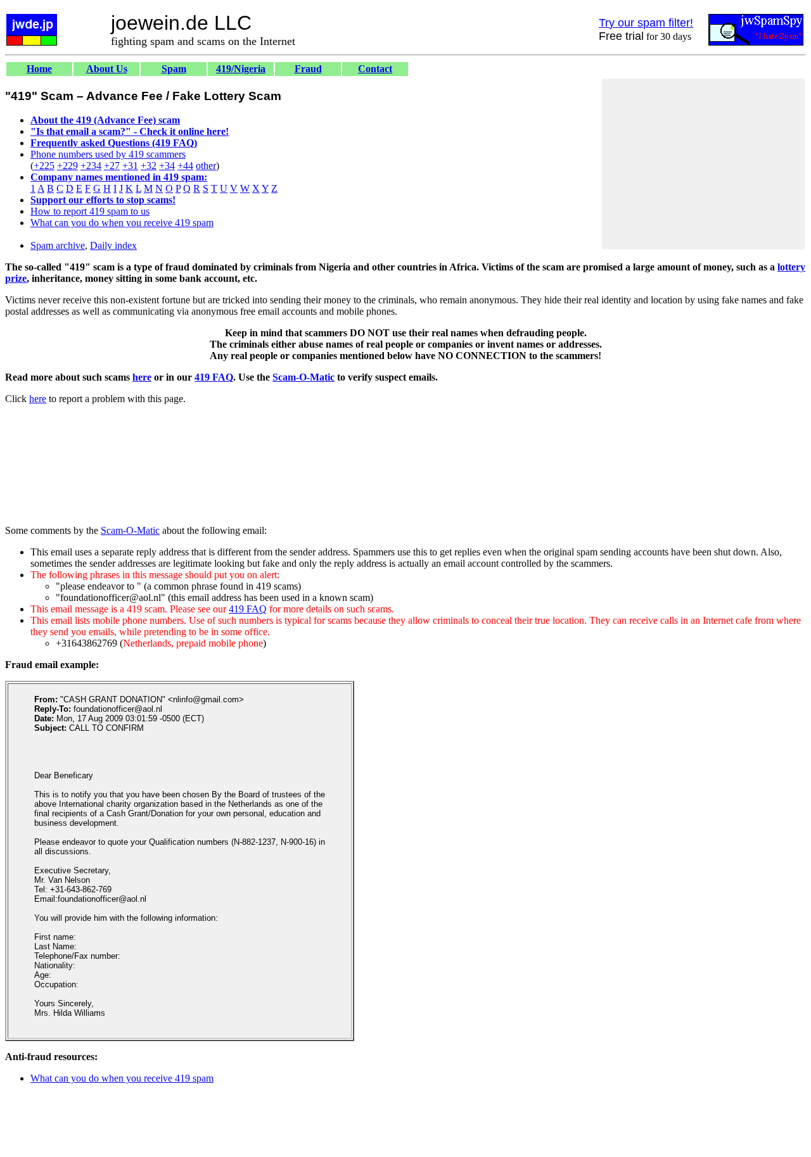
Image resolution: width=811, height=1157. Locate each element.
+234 (90, 165)
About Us (106, 68)
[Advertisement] (703, 164)
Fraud (308, 68)
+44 (185, 165)
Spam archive (57, 245)
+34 (167, 165)
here (141, 377)
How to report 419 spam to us (90, 211)
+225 (44, 165)
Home (39, 68)
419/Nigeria (240, 68)
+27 (112, 165)
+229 (67, 165)
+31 (130, 165)
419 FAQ (214, 377)
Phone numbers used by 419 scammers (108, 154)
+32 (148, 165)
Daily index (113, 245)
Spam (174, 68)
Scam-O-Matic (303, 377)
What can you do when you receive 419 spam (122, 222)
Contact (375, 68)
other (206, 165)
